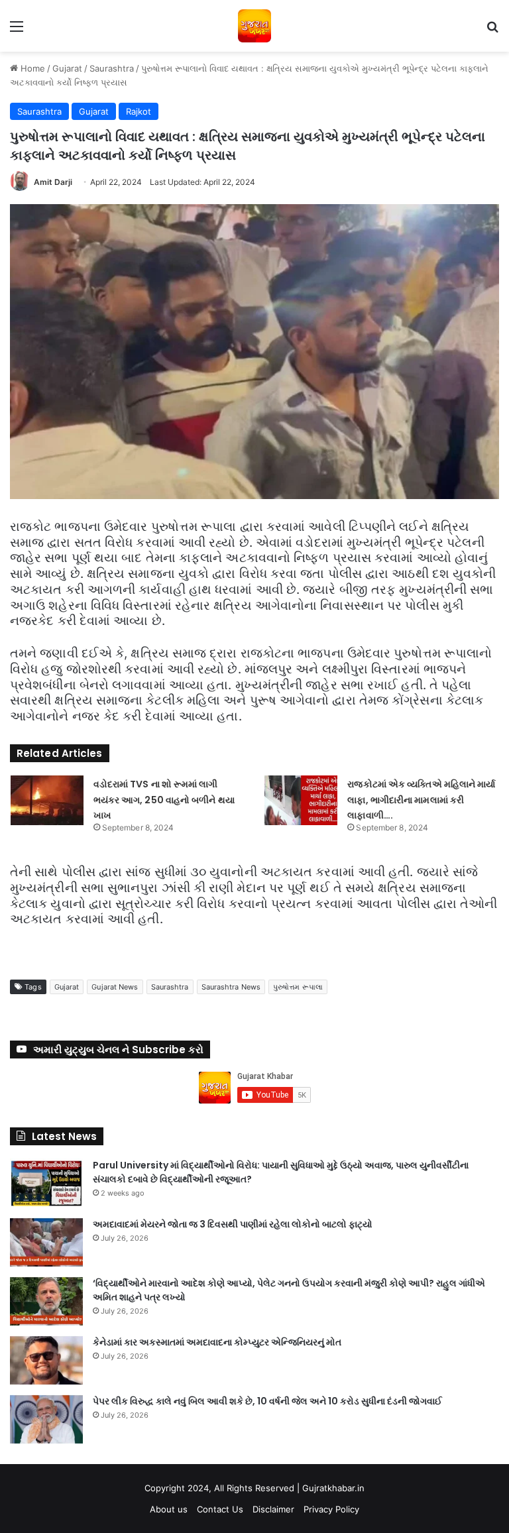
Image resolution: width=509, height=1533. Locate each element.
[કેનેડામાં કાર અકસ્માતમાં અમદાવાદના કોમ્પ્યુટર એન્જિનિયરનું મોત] (46, 1360)
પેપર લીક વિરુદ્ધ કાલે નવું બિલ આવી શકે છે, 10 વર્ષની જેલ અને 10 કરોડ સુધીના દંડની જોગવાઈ (267, 1401)
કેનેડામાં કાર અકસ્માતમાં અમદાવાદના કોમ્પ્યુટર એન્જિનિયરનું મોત (217, 1342)
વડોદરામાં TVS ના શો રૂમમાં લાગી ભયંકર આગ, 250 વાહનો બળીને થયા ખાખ (164, 800)
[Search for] (492, 31)
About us (169, 1509)
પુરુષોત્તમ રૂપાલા (298, 987)
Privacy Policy (331, 1509)
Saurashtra (111, 68)
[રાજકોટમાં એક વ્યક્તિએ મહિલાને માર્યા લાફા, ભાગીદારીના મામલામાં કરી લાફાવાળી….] (300, 800)
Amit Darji (53, 182)
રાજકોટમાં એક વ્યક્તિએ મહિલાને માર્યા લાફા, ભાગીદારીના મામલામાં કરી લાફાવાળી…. (421, 800)
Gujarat (67, 68)
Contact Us (220, 1509)
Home (31, 68)
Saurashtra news (231, 987)
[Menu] (16, 31)
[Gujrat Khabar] (254, 25)
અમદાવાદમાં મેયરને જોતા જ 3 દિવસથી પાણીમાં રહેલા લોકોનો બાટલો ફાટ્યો (232, 1224)
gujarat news (114, 987)
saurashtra (170, 987)
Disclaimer (273, 1509)
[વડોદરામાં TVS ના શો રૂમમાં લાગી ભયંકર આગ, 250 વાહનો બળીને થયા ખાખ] (47, 800)
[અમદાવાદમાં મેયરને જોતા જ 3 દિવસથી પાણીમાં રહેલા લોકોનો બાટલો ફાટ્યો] (46, 1242)
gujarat (67, 987)
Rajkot (138, 111)
